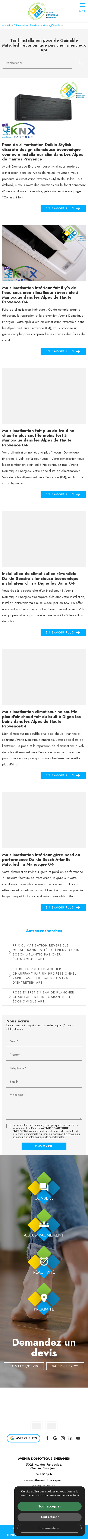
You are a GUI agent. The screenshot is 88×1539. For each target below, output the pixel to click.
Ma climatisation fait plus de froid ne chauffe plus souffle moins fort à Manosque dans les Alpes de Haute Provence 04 (38, 438)
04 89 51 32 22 (65, 1366)
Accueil (6, 25)
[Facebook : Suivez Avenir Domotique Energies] (47, 1438)
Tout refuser (49, 1517)
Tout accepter (49, 1506)
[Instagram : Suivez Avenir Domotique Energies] (63, 1438)
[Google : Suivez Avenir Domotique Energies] (55, 1438)
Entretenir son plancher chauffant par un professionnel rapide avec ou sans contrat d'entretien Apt (44, 976)
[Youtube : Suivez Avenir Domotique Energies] (78, 1438)
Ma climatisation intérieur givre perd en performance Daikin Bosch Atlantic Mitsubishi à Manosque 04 (41, 859)
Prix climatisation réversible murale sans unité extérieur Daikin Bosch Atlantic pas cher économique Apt (46, 952)
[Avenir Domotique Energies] (44, 11)
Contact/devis (23, 1366)
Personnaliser (50, 1528)
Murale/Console (52, 25)
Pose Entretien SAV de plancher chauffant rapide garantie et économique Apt (43, 997)
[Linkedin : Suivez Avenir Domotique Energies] (70, 1438)
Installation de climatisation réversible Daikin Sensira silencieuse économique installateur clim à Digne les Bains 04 (40, 578)
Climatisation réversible (26, 25)
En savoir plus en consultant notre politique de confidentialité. (46, 1135)
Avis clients (26, 1438)
